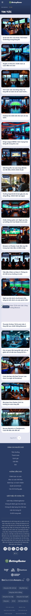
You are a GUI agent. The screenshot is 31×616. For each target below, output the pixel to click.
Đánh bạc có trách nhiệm (15, 483)
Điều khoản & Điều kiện (21, 613)
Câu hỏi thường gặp (15, 489)
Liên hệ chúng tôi (15, 510)
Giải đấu (15, 461)
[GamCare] (22, 570)
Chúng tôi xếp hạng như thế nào (15, 507)
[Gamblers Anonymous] (13, 570)
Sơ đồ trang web (15, 513)
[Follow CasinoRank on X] (13, 549)
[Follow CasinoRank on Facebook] (5, 549)
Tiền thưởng (16, 452)
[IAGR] (6, 570)
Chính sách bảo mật (22, 610)
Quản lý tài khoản (15, 486)
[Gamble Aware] (13, 579)
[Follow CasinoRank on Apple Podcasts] (26, 549)
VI (14, 553)
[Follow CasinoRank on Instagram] (9, 549)
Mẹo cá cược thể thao (15, 480)
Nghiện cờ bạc (22, 607)
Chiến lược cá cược (15, 476)
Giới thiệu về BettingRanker (15, 501)
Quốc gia (15, 458)
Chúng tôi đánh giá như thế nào (15, 504)
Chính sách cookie (10, 607)
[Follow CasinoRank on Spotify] (21, 549)
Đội (15, 465)
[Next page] (19, 438)
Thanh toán (15, 455)
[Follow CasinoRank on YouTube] (17, 549)
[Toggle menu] (2, 2)
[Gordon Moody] (15, 574)
